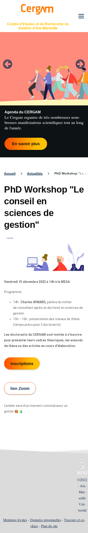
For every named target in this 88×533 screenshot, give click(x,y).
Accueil (10, 173)
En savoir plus (26, 144)
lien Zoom (20, 388)
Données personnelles (45, 519)
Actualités (35, 173)
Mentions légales (15, 519)
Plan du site (49, 526)
